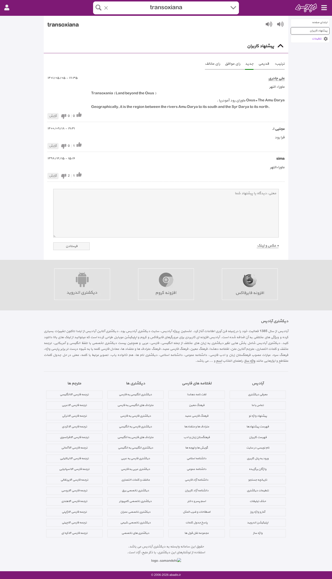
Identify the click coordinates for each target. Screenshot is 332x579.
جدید (249, 64)
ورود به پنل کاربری (258, 458)
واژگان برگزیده (257, 469)
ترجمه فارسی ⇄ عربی (74, 405)
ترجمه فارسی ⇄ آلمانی (74, 448)
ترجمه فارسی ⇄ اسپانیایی (74, 469)
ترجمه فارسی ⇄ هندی (74, 501)
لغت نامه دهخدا (196, 394)
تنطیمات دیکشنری (258, 490)
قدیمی (263, 64)
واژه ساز (250, 360)
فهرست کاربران (258, 437)
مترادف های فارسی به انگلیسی (135, 437)
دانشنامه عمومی (196, 469)
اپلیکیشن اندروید (257, 522)
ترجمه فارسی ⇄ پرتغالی (74, 480)
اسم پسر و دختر (196, 501)
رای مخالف (212, 64)
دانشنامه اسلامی (196, 458)
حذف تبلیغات (258, 501)
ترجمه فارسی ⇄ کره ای (74, 533)
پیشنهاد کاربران (318, 31)
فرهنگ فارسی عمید (196, 416)
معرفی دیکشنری (257, 394)
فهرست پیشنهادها (257, 426)
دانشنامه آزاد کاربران (197, 490)
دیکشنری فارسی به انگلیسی (135, 426)
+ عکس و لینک (268, 245)
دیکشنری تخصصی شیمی (135, 522)
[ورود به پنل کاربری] (7, 8)
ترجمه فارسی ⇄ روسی (74, 490)
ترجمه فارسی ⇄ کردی (74, 426)
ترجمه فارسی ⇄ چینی (74, 522)
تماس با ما (258, 405)
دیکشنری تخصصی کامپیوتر (135, 501)
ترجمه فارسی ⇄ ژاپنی (74, 512)
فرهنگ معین (196, 405)
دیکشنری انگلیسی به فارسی (135, 394)
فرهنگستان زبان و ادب (196, 437)
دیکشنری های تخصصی (135, 533)
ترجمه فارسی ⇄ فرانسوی (74, 437)
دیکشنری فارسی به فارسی (135, 416)
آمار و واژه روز (257, 512)
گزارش (53, 116)
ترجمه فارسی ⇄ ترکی (74, 416)
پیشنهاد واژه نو (258, 416)
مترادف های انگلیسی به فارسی (135, 405)
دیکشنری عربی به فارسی (135, 469)
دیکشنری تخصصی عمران (135, 512)
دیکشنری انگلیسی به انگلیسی (135, 448)
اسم (219, 360)
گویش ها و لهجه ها (196, 448)
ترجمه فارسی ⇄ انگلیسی (74, 394)
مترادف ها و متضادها (196, 426)
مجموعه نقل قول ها (196, 533)
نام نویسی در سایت (257, 448)
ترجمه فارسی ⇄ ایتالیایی (74, 458)
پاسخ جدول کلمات (196, 522)
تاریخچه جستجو (257, 480)
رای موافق (232, 64)
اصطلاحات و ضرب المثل (196, 512)
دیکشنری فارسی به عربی (135, 458)
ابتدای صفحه (319, 22)
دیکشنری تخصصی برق (135, 490)
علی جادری (276, 78)
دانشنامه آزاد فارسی (196, 480)
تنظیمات (317, 39)
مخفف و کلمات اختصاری (135, 480)
